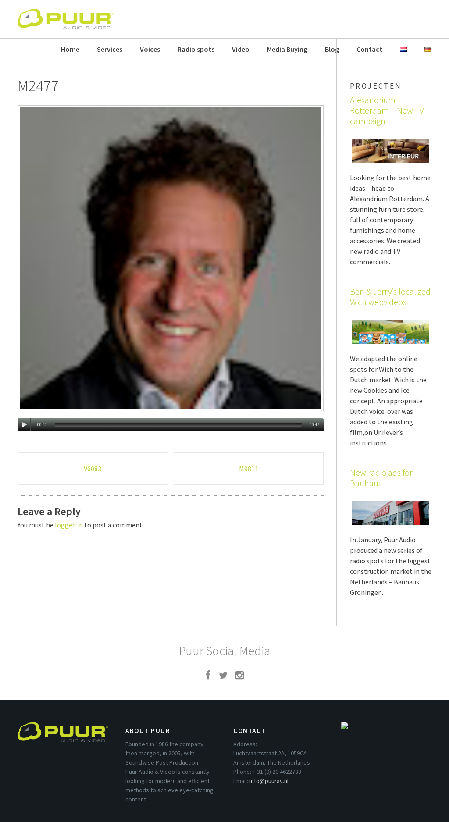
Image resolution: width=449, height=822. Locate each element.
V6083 (92, 468)
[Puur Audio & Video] (66, 15)
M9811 (248, 468)
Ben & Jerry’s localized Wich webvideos (390, 296)
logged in (69, 524)
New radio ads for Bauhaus (381, 477)
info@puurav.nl (269, 781)
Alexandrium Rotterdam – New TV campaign (387, 110)
